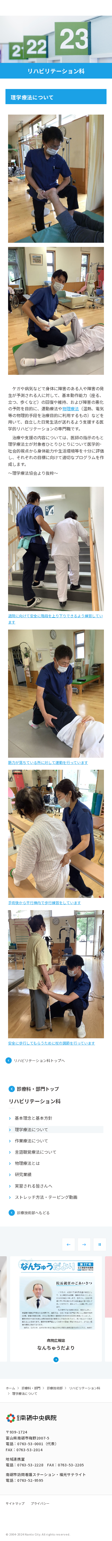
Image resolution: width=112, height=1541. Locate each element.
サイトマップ (15, 1503)
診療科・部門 (31, 1388)
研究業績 (23, 1174)
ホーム (10, 1388)
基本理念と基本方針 (33, 1118)
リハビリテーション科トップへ (39, 1060)
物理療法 (70, 408)
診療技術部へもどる (33, 1212)
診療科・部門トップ (38, 1088)
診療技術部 (55, 1388)
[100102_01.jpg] (56, 179)
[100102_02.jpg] (56, 311)
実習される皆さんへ (33, 1186)
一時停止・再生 (99, 1244)
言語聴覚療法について (36, 1152)
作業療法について (31, 1140)
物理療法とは (27, 1163)
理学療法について (31, 1129)
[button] (68, 1244)
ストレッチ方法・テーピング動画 (46, 1197)
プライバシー (40, 1503)
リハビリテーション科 (35, 1101)
